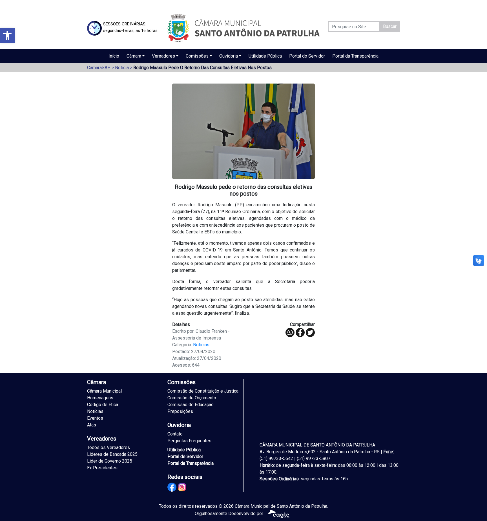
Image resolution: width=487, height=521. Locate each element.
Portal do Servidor (307, 56)
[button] (7, 35)
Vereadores (163, 56)
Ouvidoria (228, 56)
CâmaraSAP (98, 67)
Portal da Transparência (355, 56)
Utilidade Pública (265, 56)
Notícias (201, 344)
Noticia (122, 67)
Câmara (134, 56)
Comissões (197, 56)
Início (114, 56)
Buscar (390, 26)
